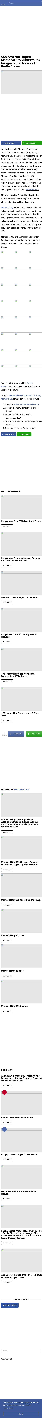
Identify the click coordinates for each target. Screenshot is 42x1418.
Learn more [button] (8, 1408)
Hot (4, 1129)
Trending (4, 1092)
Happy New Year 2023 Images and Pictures (19, 635)
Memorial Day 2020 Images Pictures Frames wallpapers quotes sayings (19, 863)
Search (39, 3)
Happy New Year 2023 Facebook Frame (21, 521)
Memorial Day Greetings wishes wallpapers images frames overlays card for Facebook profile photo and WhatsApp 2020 (19, 823)
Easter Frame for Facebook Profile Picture (18, 1192)
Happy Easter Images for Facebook (19, 1154)
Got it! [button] (21, 1414)
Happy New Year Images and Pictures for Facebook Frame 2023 (20, 559)
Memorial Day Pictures (12, 935)
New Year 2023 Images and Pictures (19, 597)
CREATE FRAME (10, 1305)
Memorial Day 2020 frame (14, 1006)
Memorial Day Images (12, 970)
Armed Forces (32, 189)
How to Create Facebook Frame (17, 1117)
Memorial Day (7, 207)
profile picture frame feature (26, 404)
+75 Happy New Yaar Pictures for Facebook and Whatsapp (18, 675)
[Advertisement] (21, 29)
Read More (7, 526)
